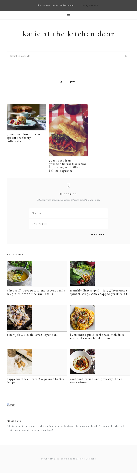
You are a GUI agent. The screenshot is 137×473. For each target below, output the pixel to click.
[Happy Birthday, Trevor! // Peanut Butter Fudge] (37, 362)
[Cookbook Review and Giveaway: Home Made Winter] (100, 362)
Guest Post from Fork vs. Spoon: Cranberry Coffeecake (24, 138)
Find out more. (67, 5)
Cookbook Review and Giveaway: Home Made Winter (96, 380)
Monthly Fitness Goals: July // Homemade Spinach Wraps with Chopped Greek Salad (98, 292)
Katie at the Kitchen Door (69, 34)
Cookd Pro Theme (70, 459)
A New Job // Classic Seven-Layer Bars (32, 335)
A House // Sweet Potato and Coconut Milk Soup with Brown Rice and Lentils (36, 292)
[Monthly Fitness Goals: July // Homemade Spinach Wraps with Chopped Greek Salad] (100, 274)
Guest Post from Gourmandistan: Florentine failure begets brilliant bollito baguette (68, 166)
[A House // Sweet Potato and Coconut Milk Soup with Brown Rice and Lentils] (37, 274)
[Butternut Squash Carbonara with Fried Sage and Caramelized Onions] (100, 318)
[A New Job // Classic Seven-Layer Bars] (37, 318)
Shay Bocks (90, 459)
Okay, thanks (89, 5)
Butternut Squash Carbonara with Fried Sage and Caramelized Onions (97, 336)
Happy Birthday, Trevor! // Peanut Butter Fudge (35, 380)
